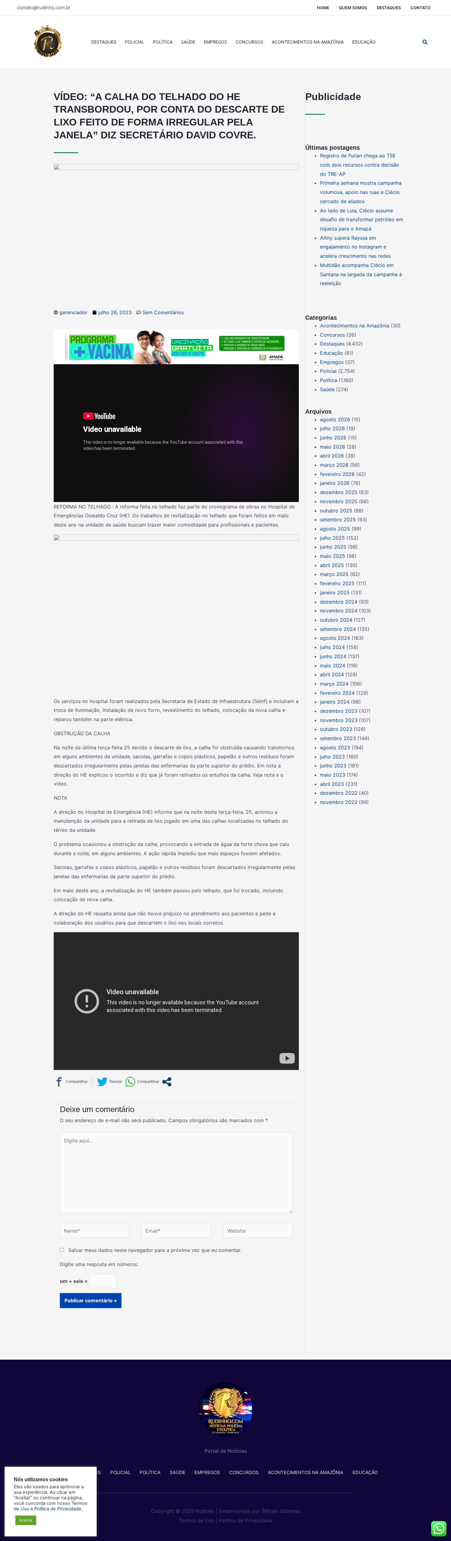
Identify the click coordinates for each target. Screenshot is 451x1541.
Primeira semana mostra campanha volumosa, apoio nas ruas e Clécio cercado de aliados (361, 192)
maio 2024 (332, 665)
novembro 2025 (338, 501)
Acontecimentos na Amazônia (308, 41)
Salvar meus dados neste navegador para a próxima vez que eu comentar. (154, 1250)
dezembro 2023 (338, 711)
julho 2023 (332, 757)
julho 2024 (332, 647)
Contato (420, 7)
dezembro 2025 (338, 492)
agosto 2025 (335, 529)
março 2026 (334, 465)
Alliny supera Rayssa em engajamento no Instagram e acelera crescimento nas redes (355, 247)
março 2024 (334, 684)
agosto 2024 (335, 638)
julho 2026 (332, 428)
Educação (364, 41)
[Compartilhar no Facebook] (71, 1081)
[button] (425, 42)
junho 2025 (333, 547)
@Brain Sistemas (281, 1511)
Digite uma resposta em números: (99, 1264)
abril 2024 (332, 674)
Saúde (188, 41)
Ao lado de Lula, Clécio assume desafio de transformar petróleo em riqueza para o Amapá (361, 219)
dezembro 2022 (338, 793)
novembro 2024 (338, 611)
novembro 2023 (338, 720)
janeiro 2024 (334, 702)
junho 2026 (333, 437)
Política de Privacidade (245, 1520)
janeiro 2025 (334, 592)
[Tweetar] (109, 1081)
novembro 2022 (338, 802)
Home (323, 7)
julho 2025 (332, 538)
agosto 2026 (335, 419)
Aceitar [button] (26, 1520)
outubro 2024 (336, 620)
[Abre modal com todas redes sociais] (166, 1081)
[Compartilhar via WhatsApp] (142, 1081)
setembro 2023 (338, 738)
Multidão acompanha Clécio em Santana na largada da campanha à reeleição (361, 274)
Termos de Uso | (198, 1520)
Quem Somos (353, 7)
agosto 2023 (335, 747)
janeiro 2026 (334, 483)
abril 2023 (332, 784)
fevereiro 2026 (337, 474)
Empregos (215, 41)
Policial (134, 41)
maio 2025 (332, 556)
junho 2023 (333, 766)
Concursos (249, 41)
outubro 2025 (336, 511)
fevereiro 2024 (337, 693)
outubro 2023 (336, 729)
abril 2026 (332, 456)
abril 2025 (332, 565)
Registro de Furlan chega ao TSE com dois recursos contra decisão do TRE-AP (359, 165)
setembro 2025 (338, 519)
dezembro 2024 (338, 602)
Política (162, 41)
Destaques (389, 7)
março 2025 (334, 574)
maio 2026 (332, 447)
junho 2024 (333, 656)
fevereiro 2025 (337, 583)
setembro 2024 (338, 629)
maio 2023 (332, 775)
